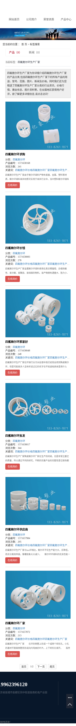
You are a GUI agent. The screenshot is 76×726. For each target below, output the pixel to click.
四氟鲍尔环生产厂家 (61, 170)
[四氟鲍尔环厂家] (38, 595)
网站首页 (14, 19)
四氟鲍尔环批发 (15, 435)
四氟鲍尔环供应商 (16, 529)
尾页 (52, 666)
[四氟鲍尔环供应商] (38, 501)
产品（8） (15, 52)
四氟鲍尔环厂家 (41, 170)
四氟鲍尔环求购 (15, 154)
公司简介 (31, 19)
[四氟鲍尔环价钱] (38, 219)
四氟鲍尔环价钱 (15, 248)
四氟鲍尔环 (19, 159)
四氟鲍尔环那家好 (16, 341)
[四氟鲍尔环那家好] (38, 313)
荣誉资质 (48, 19)
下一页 (41, 666)
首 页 (24, 44)
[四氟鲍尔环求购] (38, 125)
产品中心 (66, 19)
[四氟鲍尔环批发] (38, 407)
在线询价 (12, 185)
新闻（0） (35, 52)
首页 (23, 666)
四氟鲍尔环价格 (24, 170)
